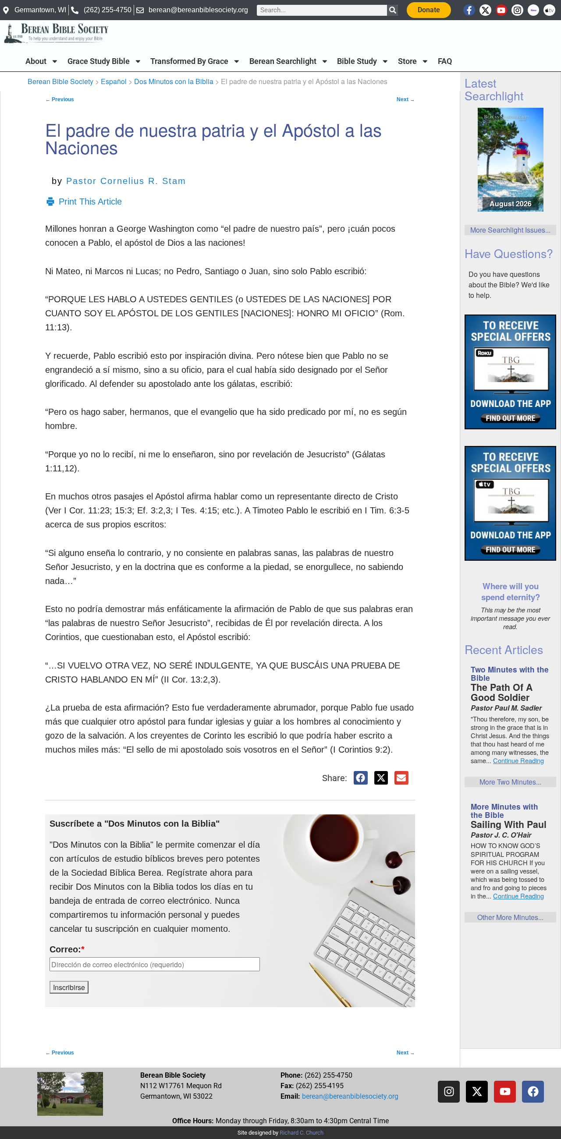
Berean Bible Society (60, 81)
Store (407, 61)
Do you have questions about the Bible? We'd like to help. (509, 284)
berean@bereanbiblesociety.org (350, 1096)
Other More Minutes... (510, 917)
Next (406, 99)
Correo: (67, 949)
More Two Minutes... (510, 782)
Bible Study (357, 61)
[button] (361, 778)
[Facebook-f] (469, 10)
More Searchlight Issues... (510, 230)
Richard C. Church (301, 1132)
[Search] (392, 10)
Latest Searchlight (494, 89)
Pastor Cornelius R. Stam (126, 181)
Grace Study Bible (98, 61)
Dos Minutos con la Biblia (173, 81)
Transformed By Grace (189, 61)
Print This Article (90, 201)
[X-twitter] (485, 10)
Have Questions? (509, 253)
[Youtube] (502, 10)
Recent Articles (504, 649)
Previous (59, 99)
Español (114, 81)
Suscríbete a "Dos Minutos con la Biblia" (135, 823)
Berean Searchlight (282, 61)
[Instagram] (517, 10)
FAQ (445, 61)
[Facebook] (533, 1092)
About (35, 61)
